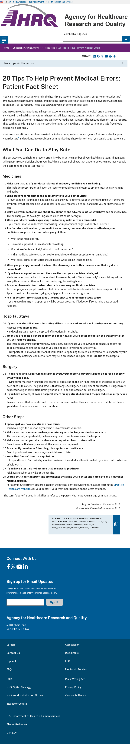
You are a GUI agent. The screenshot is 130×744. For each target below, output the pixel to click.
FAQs (9, 669)
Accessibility (72, 644)
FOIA (9, 679)
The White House (16, 724)
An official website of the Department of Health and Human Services (41, 1)
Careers (11, 644)
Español (11, 661)
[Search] (126, 39)
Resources (49, 47)
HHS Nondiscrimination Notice (24, 695)
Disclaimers (72, 653)
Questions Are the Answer (26, 47)
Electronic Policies (76, 669)
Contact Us (13, 653)
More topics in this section (19, 63)
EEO (67, 661)
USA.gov (11, 732)
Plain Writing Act (75, 679)
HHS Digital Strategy (18, 687)
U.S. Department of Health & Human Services (33, 716)
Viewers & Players (75, 695)
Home (6, 47)
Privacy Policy (73, 687)
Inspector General (16, 703)
